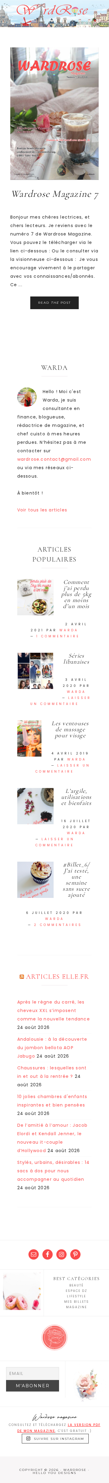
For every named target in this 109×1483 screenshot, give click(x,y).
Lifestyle (76, 1296)
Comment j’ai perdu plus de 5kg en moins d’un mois (76, 594)
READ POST (54, 303)
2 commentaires (58, 925)
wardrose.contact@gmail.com (54, 459)
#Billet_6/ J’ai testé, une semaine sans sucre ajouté (76, 879)
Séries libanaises (76, 658)
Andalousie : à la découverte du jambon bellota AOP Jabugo (52, 1047)
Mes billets (76, 1301)
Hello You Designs (54, 1473)
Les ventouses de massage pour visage (70, 729)
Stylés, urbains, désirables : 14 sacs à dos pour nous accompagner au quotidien (53, 1170)
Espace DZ (76, 1291)
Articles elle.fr (57, 977)
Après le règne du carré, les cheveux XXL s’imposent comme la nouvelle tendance (53, 1010)
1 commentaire (58, 636)
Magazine (76, 1307)
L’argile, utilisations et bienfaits (76, 797)
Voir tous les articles (42, 510)
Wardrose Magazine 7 (54, 194)
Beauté (76, 1285)
